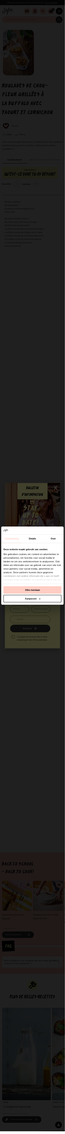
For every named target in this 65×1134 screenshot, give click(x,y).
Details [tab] (32, 538)
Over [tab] (53, 538)
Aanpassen (31, 598)
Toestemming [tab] (11, 538)
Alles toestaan (32, 590)
